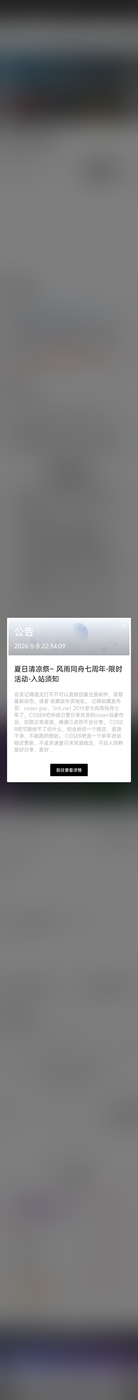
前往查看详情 (69, 770)
